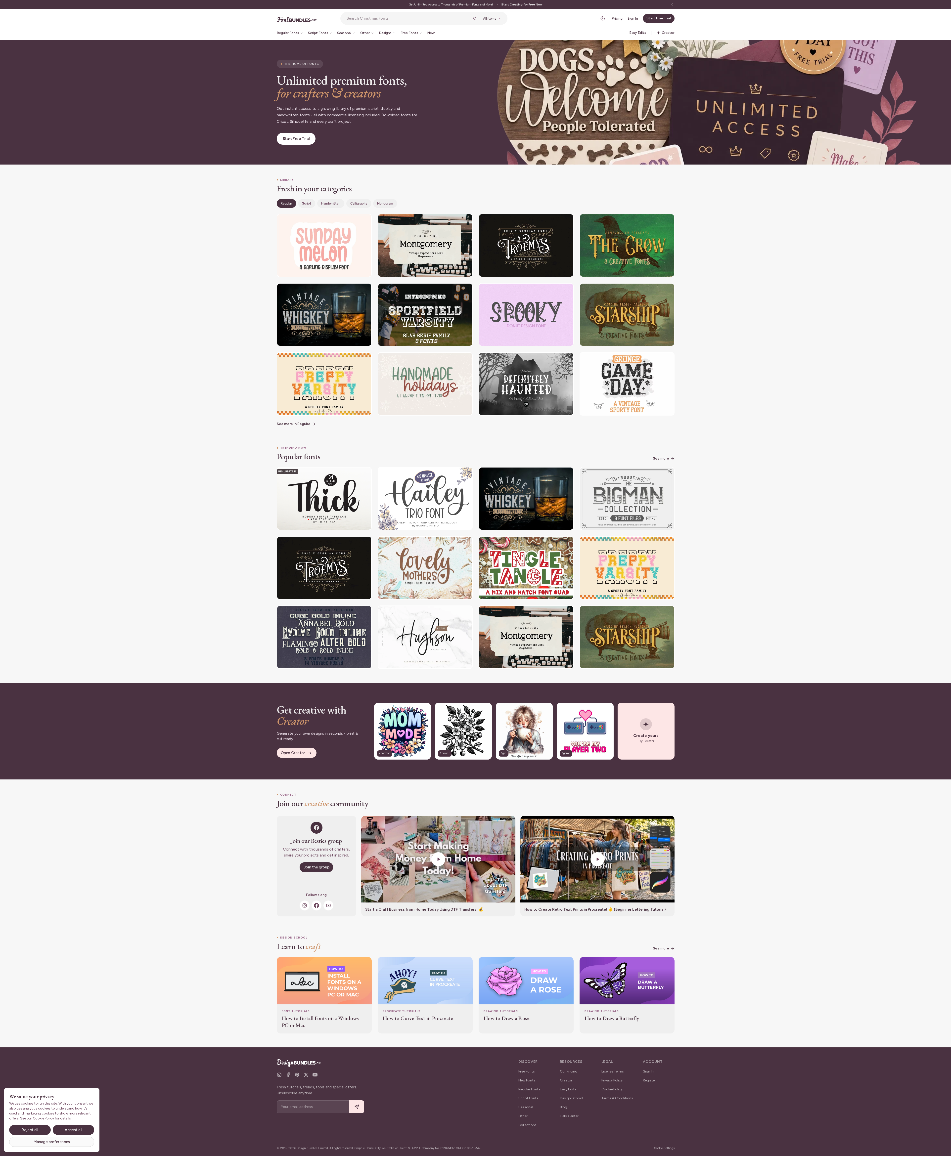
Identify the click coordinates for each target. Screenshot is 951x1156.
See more (661, 458)
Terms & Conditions (617, 1098)
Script (306, 203)
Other (523, 1116)
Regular (286, 203)
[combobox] (408, 18)
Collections (527, 1125)
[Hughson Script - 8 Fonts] (425, 637)
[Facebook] (316, 905)
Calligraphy (358, 203)
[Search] (475, 18)
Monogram (385, 203)
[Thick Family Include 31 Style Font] (324, 499)
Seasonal (525, 1107)
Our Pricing (568, 1071)
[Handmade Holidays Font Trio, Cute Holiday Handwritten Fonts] (425, 384)
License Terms (612, 1071)
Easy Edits (568, 1089)
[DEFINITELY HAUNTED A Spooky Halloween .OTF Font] (526, 384)
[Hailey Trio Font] (425, 499)
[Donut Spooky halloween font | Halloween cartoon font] (526, 315)
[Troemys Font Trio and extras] (526, 245)
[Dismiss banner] (672, 4)
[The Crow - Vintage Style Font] (627, 245)
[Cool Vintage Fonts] (324, 637)
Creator (566, 1080)
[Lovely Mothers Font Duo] (425, 568)
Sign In (633, 18)
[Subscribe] (356, 1106)
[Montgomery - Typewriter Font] (425, 245)
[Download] (354, 220)
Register (649, 1080)
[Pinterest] (297, 1074)
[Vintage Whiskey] (324, 315)
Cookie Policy (612, 1089)
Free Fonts (526, 1071)
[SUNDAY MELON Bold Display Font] (324, 245)
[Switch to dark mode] (603, 18)
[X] (306, 1074)
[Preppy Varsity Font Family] (324, 384)
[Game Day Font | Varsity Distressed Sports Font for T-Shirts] (627, 384)
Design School (571, 1098)
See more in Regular (293, 424)
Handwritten (330, 203)
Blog (563, 1107)
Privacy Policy (612, 1080)
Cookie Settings (664, 1148)
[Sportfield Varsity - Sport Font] (425, 315)
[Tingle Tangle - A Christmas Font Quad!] (526, 568)
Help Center (569, 1116)
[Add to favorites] (364, 220)
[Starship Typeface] (627, 315)
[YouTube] (328, 905)
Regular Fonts (529, 1089)
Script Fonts (528, 1098)
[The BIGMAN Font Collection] (627, 499)
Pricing (617, 18)
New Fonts (526, 1080)
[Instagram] (305, 905)
